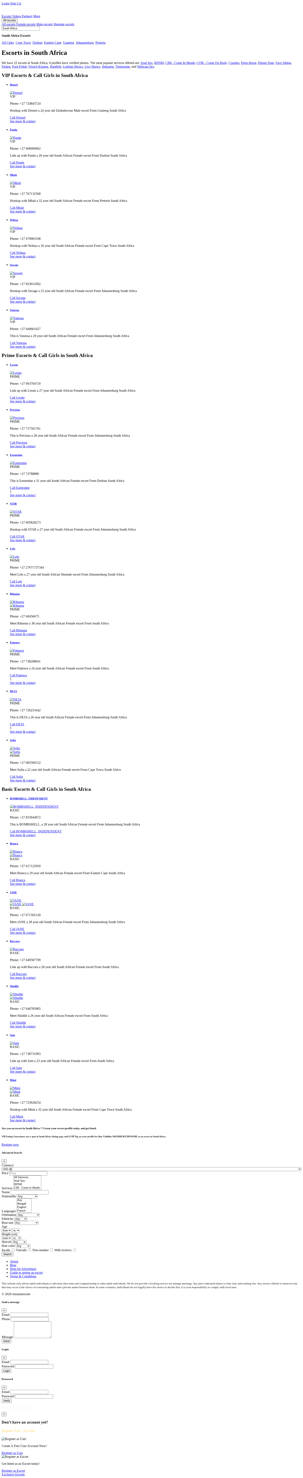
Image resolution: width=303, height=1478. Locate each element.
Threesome (122, 66)
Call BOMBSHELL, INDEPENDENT (36, 831)
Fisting (6, 66)
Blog (13, 1265)
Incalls (6, 1250)
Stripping (108, 66)
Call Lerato (17, 397)
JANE (13, 892)
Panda (13, 129)
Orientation (9, 1215)
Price (5, 1173)
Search (7, 1254)
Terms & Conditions (23, 1276)
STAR (13, 503)
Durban (37, 42)
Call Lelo (16, 581)
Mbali (13, 174)
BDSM (159, 63)
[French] (24, 1211)
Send (6, 1341)
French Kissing (38, 66)
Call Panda (17, 162)
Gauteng (68, 42)
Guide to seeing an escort (26, 1272)
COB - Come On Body (212, 63)
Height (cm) (9, 1234)
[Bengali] (24, 1204)
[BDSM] (27, 1184)
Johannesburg (85, 42)
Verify (6, 1400)
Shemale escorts (63, 24)
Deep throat (248, 63)
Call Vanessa (18, 343)
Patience (15, 642)
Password (8, 1366)
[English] (24, 1207)
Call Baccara (18, 974)
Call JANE (17, 929)
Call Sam (16, 1068)
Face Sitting (283, 63)
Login (6, 3)
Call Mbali (17, 207)
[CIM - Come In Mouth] (27, 1188)
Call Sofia (16, 776)
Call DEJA (17, 724)
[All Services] (27, 1177)
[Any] (24, 1200)
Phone (6, 1319)
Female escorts (25, 24)
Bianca (14, 843)
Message (7, 1337)
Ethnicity (7, 1218)
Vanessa (14, 310)
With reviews (63, 1250)
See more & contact (22, 121)
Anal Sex (146, 63)
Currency (8, 1165)
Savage (14, 264)
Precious (15, 409)
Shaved (6, 1242)
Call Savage (18, 298)
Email (5, 1314)
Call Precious (18, 442)
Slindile (14, 986)
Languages (9, 1211)
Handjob (55, 66)
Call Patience (18, 675)
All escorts (9, 20)
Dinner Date (266, 63)
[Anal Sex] (27, 1181)
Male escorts (44, 24)
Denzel (14, 84)
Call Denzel (17, 117)
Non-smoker (40, 1250)
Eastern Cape (52, 42)
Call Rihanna (18, 630)
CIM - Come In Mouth (180, 63)
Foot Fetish (19, 66)
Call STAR (17, 536)
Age (4, 1226)
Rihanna (15, 593)
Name (5, 1192)
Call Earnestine (20, 488)
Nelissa (14, 219)
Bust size (7, 1222)
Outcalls (21, 1250)
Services (7, 1188)
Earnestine (16, 454)
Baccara (15, 941)
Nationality (9, 1196)
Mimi (13, 1080)
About (14, 1261)
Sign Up (15, 3)
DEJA (13, 691)
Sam (12, 1035)
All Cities (8, 42)
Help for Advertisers (23, 1269)
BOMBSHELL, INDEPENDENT (29, 798)
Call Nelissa (18, 252)
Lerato (14, 364)
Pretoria (100, 42)
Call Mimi (16, 1116)
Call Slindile (18, 1022)
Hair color (8, 1245)
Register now (10, 1144)
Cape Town (23, 42)
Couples (234, 63)
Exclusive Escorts (13, 1474)
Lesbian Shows (73, 66)
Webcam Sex (145, 66)
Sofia (13, 740)
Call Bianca (17, 880)
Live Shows (92, 66)
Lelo (12, 548)
